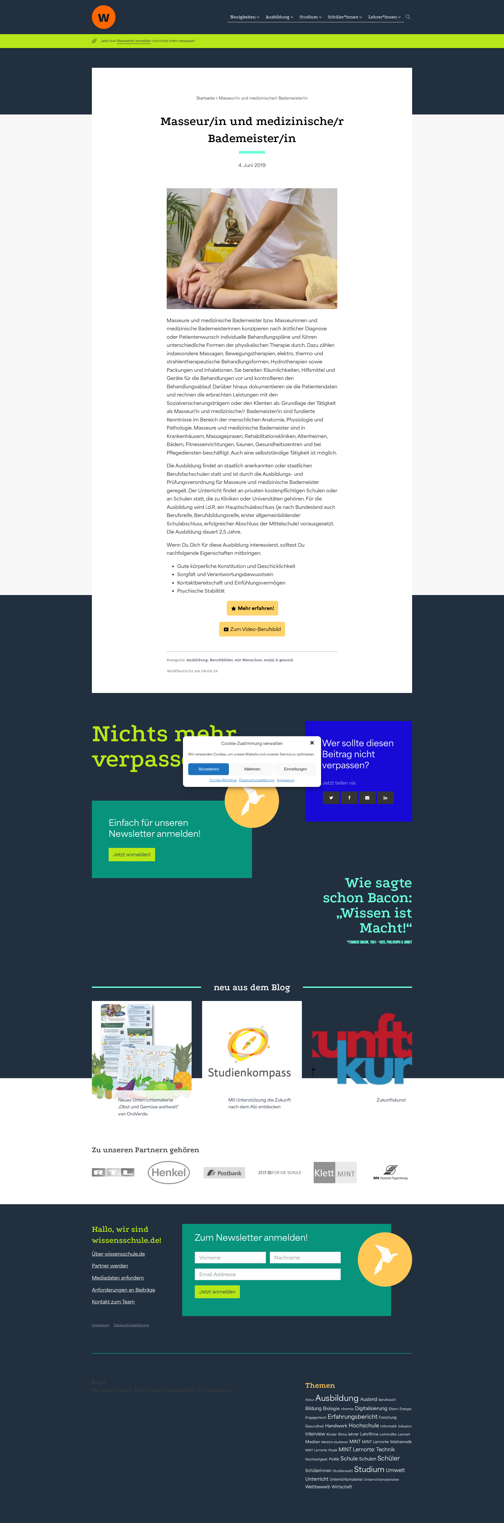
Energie (405, 1409)
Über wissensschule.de (118, 1254)
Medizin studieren (334, 1442)
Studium (369, 1469)
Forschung (388, 1417)
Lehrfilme (369, 1434)
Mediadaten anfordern (118, 1278)
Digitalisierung (371, 1408)
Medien (312, 1441)
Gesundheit (314, 1426)
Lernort (404, 1434)
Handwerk (336, 1425)
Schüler (388, 1458)
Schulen (367, 1459)
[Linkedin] (385, 797)
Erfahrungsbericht (352, 1416)
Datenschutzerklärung (256, 780)
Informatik (388, 1426)
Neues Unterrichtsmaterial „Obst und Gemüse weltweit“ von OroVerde (148, 1107)
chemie (347, 1409)
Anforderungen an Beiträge (123, 1290)
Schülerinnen (318, 1470)
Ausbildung (197, 660)
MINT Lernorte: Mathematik (387, 1442)
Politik (334, 1459)
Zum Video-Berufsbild (255, 629)
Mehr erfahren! (256, 608)
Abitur (309, 1399)
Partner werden (110, 1266)
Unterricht (316, 1479)
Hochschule (364, 1425)
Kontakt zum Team (113, 1302)
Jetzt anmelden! (132, 854)
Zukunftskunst (391, 1100)
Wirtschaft (342, 1486)
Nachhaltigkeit (316, 1459)
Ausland (368, 1399)
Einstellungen (295, 769)
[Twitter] (331, 797)
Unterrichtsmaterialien (381, 1480)
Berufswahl (387, 1400)
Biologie (331, 1408)
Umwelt (395, 1470)
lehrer (353, 1434)
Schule (349, 1459)
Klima (342, 1434)
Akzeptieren (208, 769)
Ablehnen (252, 769)
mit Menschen (248, 660)
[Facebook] (349, 797)
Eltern (393, 1409)
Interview (315, 1434)
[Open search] (408, 17)
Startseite (205, 98)
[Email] (367, 797)
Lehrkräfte (388, 1434)
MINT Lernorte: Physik (321, 1450)
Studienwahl (343, 1471)
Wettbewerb (317, 1486)
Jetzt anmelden (217, 1292)
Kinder (332, 1434)
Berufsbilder (221, 660)
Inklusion (405, 1426)
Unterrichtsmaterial (346, 1479)
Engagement (315, 1418)
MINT (355, 1441)
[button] (312, 743)
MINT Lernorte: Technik (367, 1449)
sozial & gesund (278, 660)
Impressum (286, 780)
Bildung (313, 1408)
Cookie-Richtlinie (223, 780)
